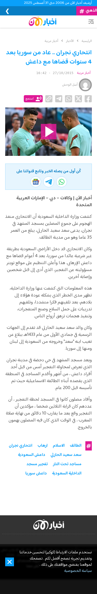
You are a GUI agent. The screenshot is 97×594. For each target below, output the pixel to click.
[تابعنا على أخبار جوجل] (36, 182)
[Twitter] (78, 98)
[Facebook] (88, 98)
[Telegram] (58, 98)
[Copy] (49, 98)
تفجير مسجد (37, 464)
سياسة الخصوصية (78, 571)
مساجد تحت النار (67, 464)
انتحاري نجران (20, 446)
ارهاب (43, 446)
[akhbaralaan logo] (48, 524)
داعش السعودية (31, 455)
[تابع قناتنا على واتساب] (61, 182)
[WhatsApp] (68, 98)
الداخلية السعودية (66, 474)
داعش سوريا (36, 474)
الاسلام (59, 446)
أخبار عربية (84, 73)
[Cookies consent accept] (9, 562)
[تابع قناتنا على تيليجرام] (48, 182)
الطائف (75, 446)
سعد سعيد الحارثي (65, 455)
